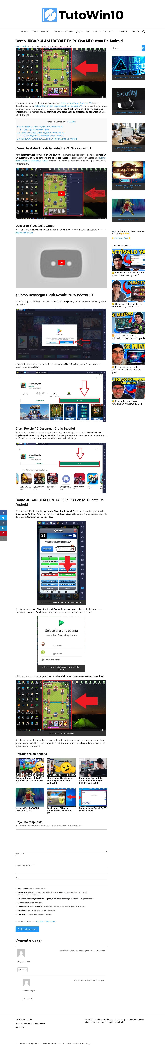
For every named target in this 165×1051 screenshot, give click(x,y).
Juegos (79, 31)
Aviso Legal (21, 1027)
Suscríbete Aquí (121, 238)
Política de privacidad (46, 922)
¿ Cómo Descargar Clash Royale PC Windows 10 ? (41, 132)
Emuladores (122, 31)
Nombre (20, 854)
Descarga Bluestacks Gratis (34, 129)
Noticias (96, 31)
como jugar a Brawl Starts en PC (76, 103)
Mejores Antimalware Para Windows (128, 112)
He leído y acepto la (37, 922)
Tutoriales (24, 31)
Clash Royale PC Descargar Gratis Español (41, 135)
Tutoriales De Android (40, 31)
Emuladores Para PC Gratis (128, 220)
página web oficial (24, 232)
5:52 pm (101, 980)
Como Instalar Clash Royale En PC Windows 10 (40, 126)
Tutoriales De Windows (63, 31)
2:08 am (103, 951)
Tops (88, 31)
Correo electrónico (25, 866)
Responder (22, 969)
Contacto (135, 31)
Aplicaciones (108, 31)
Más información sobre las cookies (31, 1023)
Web (17, 877)
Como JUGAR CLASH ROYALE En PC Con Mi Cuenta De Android (47, 138)
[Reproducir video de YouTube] (61, 193)
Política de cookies (24, 1020)
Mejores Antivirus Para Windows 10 (128, 77)
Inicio (17, 46)
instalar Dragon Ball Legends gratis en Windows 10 (58, 106)
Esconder (72, 122)
